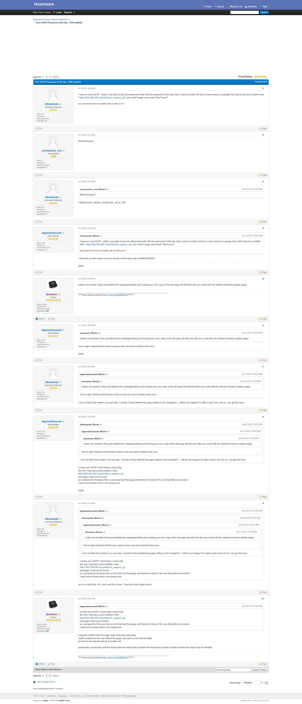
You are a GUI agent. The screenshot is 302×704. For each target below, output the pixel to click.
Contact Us (51, 696)
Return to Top (75, 696)
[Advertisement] (151, 48)
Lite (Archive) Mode (91, 696)
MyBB (45, 700)
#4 (263, 228)
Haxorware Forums (41, 19)
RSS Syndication (128, 696)
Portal (208, 6)
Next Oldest (41, 669)
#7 (263, 367)
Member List (236, 6)
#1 (263, 88)
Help (265, 6)
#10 (262, 599)
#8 (263, 417)
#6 (263, 325)
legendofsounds (52, 233)
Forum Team (39, 696)
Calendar (252, 6)
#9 (263, 503)
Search (220, 6)
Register (68, 12)
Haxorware (62, 696)
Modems (63, 19)
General (54, 19)
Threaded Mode (260, 82)
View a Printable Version (46, 682)
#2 (263, 135)
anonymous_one (52, 150)
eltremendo (52, 104)
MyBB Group (64, 700)
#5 (263, 279)
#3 (263, 181)
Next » (56, 77)
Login (59, 12)
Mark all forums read (110, 696)
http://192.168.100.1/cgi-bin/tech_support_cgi (102, 97)
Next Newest (55, 669)
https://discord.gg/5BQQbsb (115, 295)
